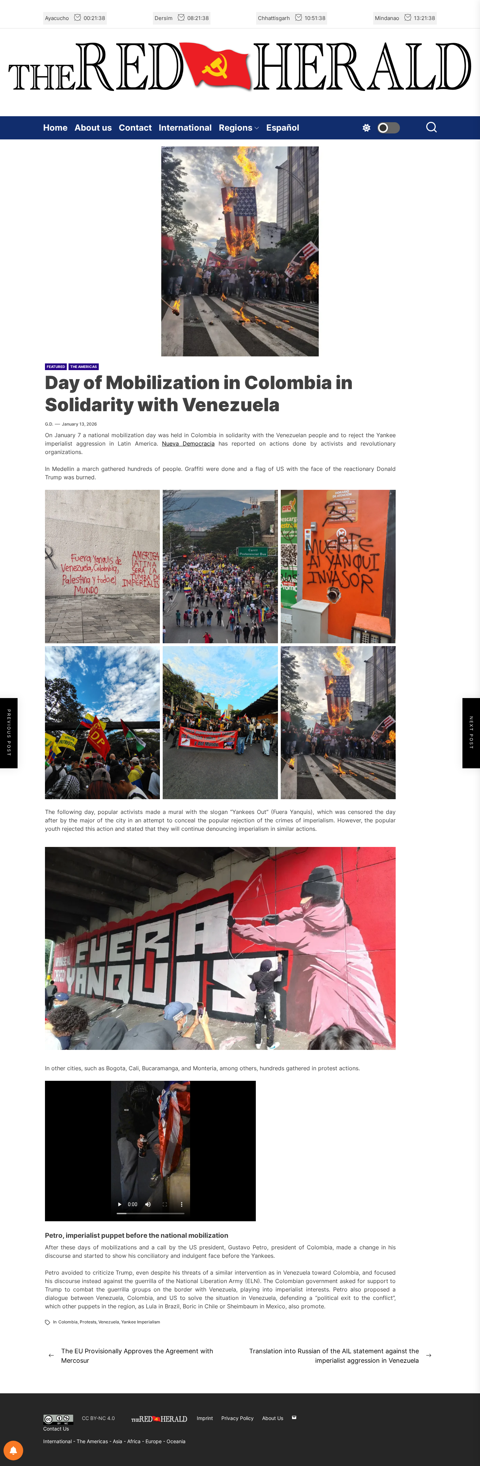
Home (55, 128)
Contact (135, 128)
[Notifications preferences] (13, 1450)
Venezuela (108, 1321)
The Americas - (95, 1441)
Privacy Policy (237, 1418)
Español (282, 128)
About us (93, 128)
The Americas (83, 366)
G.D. (49, 424)
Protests (88, 1321)
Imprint (205, 1418)
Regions (235, 128)
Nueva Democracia (188, 443)
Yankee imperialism (140, 1321)
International (185, 128)
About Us (272, 1418)
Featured (56, 366)
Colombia (68, 1321)
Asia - (120, 1441)
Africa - (136, 1441)
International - (60, 1441)
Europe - (156, 1441)
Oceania (176, 1441)
